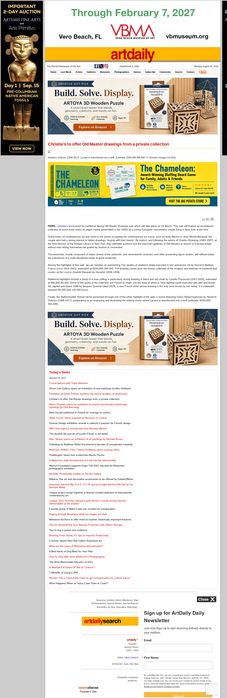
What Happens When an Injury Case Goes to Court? (78, 583)
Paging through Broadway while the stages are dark (78, 514)
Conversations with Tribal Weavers (68, 383)
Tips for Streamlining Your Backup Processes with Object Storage (85, 524)
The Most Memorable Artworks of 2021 (71, 562)
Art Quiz (111, 607)
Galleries (91, 72)
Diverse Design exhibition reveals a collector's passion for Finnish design (90, 423)
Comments (165, 72)
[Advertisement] (177, 395)
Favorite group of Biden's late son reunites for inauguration (82, 508)
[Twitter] (101, 67)
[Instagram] (106, 67)
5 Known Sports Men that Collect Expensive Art (75, 540)
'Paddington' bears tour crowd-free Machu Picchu (76, 455)
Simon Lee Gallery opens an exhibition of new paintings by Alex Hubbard (90, 388)
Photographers (121, 72)
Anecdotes (101, 607)
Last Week (66, 72)
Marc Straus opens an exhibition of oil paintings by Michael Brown (86, 439)
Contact (191, 72)
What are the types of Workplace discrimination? (76, 546)
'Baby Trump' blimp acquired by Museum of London (78, 417)
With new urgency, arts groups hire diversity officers (78, 428)
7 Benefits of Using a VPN (63, 572)
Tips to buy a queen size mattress (68, 530)
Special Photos (114, 603)
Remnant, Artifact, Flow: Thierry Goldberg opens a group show (84, 449)
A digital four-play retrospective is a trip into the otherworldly (82, 460)
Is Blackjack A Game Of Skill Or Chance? (72, 567)
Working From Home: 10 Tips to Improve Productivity (79, 535)
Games (137, 72)
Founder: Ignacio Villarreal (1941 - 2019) (132, 647)
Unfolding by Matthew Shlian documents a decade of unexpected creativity (91, 444)
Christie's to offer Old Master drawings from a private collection (84, 399)
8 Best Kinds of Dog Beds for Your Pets (71, 551)
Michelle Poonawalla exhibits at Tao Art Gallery (75, 473)
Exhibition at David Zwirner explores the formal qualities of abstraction (88, 393)
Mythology (132, 607)
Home (53, 72)
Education (121, 607)
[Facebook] (96, 67)
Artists (79, 72)
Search (178, 72)
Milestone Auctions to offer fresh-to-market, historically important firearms (90, 519)
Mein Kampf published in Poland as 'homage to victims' (80, 412)
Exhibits (110, 600)
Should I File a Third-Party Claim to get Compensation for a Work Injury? (90, 578)
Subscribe (150, 72)
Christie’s (62, 226)
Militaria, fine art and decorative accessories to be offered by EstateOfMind (91, 479)
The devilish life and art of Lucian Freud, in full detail (78, 433)
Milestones (127, 600)
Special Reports (130, 603)
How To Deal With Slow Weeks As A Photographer (77, 556)
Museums (105, 72)
